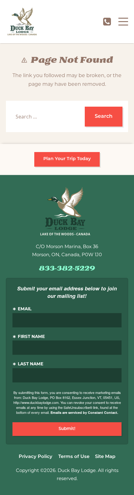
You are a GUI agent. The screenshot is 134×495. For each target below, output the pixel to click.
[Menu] (123, 21)
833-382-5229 (107, 21)
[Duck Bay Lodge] (22, 22)
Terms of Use (73, 457)
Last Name (30, 364)
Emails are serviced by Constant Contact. (84, 412)
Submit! (67, 429)
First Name (31, 337)
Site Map (105, 457)
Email (24, 309)
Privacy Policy (35, 457)
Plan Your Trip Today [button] (67, 159)
